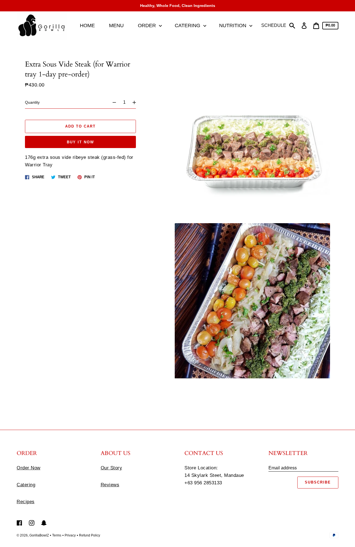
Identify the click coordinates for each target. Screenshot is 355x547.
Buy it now (80, 142)
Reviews (110, 484)
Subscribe (318, 482)
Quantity (32, 102)
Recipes (26, 501)
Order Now (28, 467)
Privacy (70, 535)
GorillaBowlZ (39, 535)
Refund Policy (89, 535)
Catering (26, 484)
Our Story (111, 467)
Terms (56, 535)
